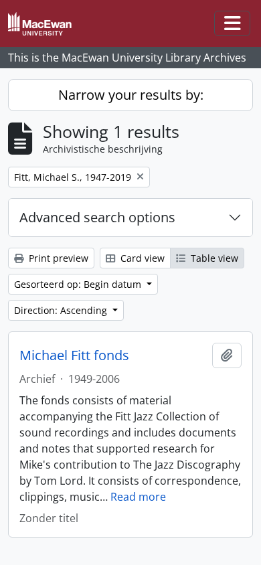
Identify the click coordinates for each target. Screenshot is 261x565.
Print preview (57, 258)
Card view (141, 258)
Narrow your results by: (130, 95)
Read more (138, 496)
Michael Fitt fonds (74, 355)
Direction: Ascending (62, 310)
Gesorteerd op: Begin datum (79, 284)
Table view (213, 258)
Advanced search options (97, 217)
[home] (45, 24)
